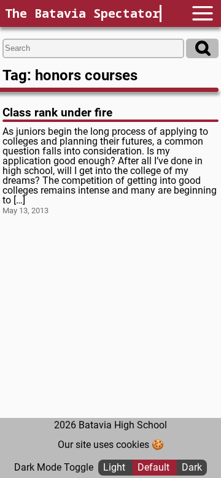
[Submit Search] (202, 48)
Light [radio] (115, 467)
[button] (202, 13)
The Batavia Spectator (82, 13)
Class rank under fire (57, 112)
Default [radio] (155, 467)
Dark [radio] (192, 467)
